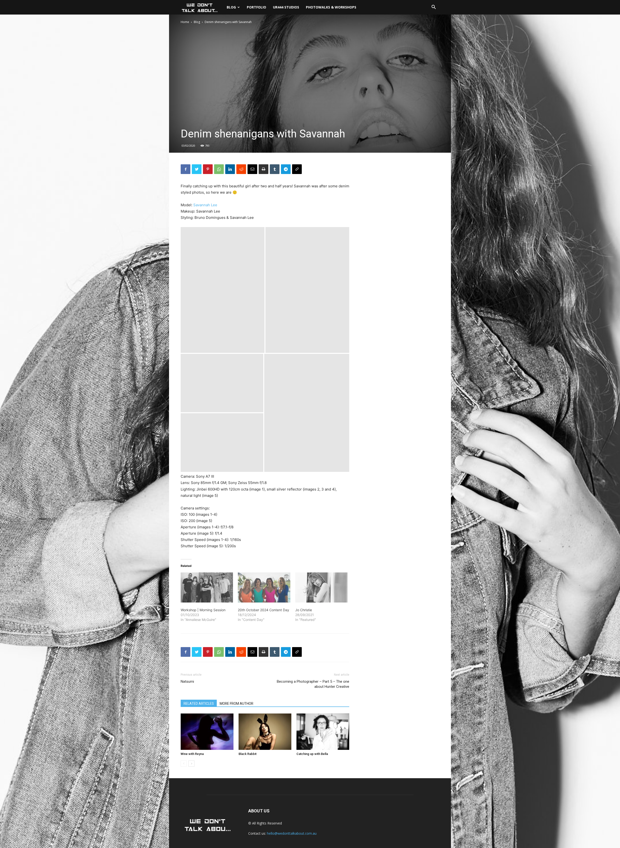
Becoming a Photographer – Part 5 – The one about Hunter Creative (313, 684)
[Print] (263, 169)
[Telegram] (286, 169)
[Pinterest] (208, 169)
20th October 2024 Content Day (263, 610)
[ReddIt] (241, 169)
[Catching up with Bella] (322, 731)
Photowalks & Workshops (331, 7)
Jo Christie (303, 610)
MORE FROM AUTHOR (236, 703)
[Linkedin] (230, 169)
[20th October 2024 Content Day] (264, 587)
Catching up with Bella (312, 754)
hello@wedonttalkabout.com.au (292, 833)
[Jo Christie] (321, 587)
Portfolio (256, 7)
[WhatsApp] (219, 169)
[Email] (252, 169)
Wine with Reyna (192, 754)
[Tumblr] (274, 169)
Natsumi (187, 681)
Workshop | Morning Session (203, 610)
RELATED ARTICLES (199, 703)
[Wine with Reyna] (207, 731)
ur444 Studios (286, 7)
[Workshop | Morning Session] (207, 587)
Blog (231, 7)
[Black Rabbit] (265, 731)
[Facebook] (185, 169)
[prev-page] (184, 764)
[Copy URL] (297, 169)
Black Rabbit (247, 754)
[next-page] (191, 764)
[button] (433, 7)
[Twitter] (197, 169)
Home (185, 22)
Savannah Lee (205, 205)
